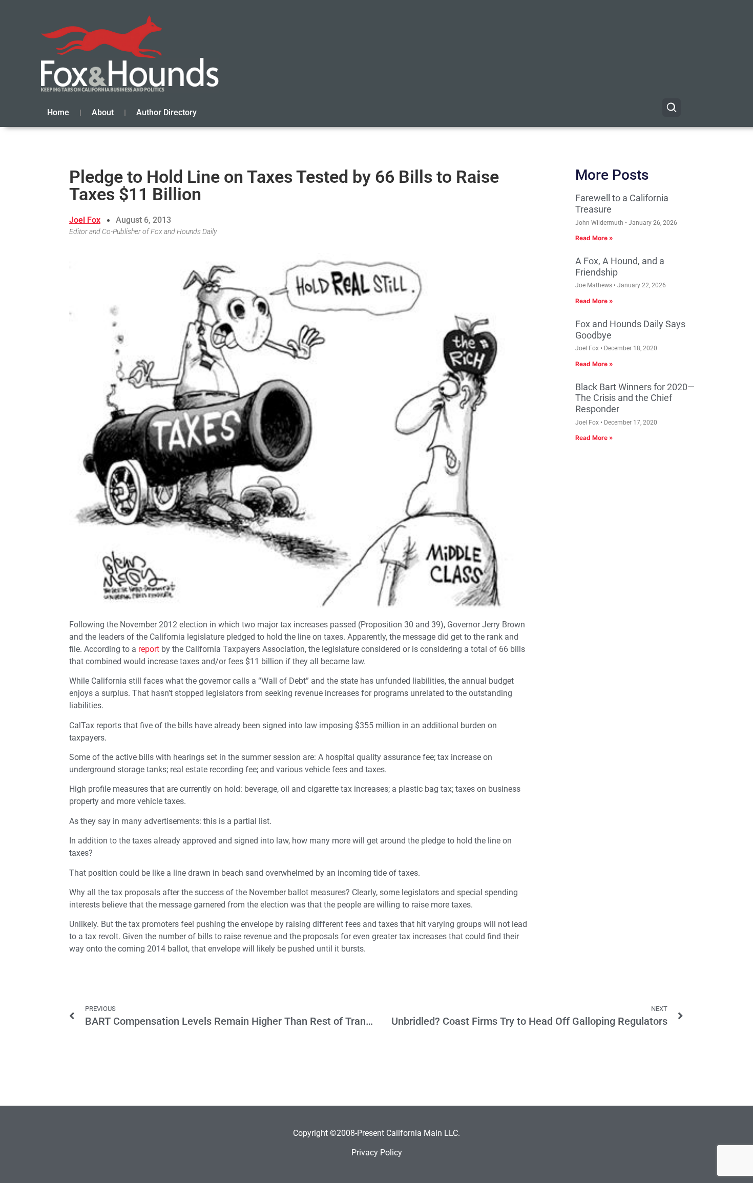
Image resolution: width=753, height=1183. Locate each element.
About (103, 112)
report (148, 649)
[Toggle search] (671, 107)
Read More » (594, 238)
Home (58, 112)
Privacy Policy (376, 1152)
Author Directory (166, 112)
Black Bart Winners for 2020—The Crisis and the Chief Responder (635, 398)
